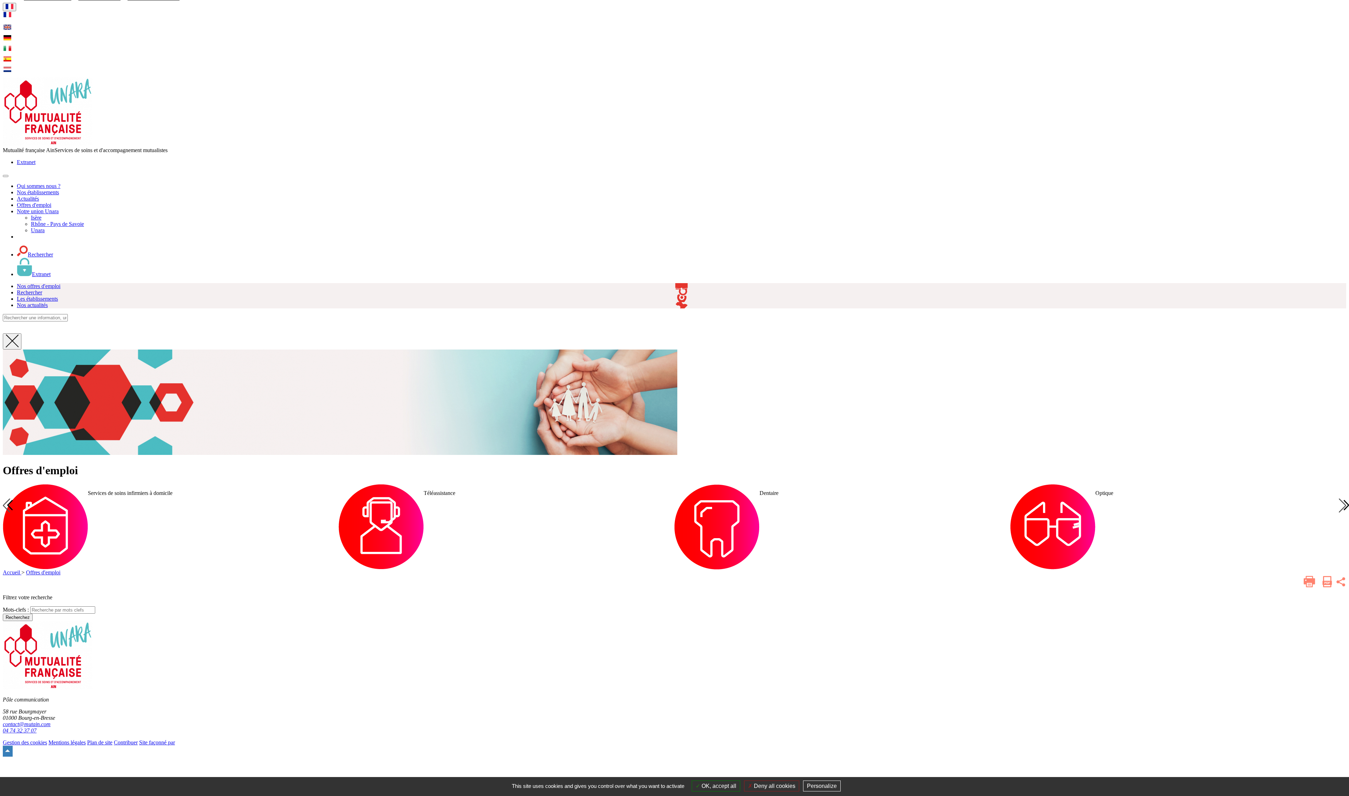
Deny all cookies (773, 786)
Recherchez (18, 617)
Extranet (26, 162)
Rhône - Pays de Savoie (57, 224)
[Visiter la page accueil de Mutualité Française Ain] (47, 144)
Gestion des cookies (25, 742)
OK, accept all (718, 786)
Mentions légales (67, 742)
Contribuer (126, 742)
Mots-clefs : (16, 610)
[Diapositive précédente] (6, 505)
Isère (36, 218)
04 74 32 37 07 (20, 730)
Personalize (822, 786)
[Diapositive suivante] (1342, 505)
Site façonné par (157, 742)
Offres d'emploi (43, 572)
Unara (38, 230)
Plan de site (99, 742)
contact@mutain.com (27, 724)
